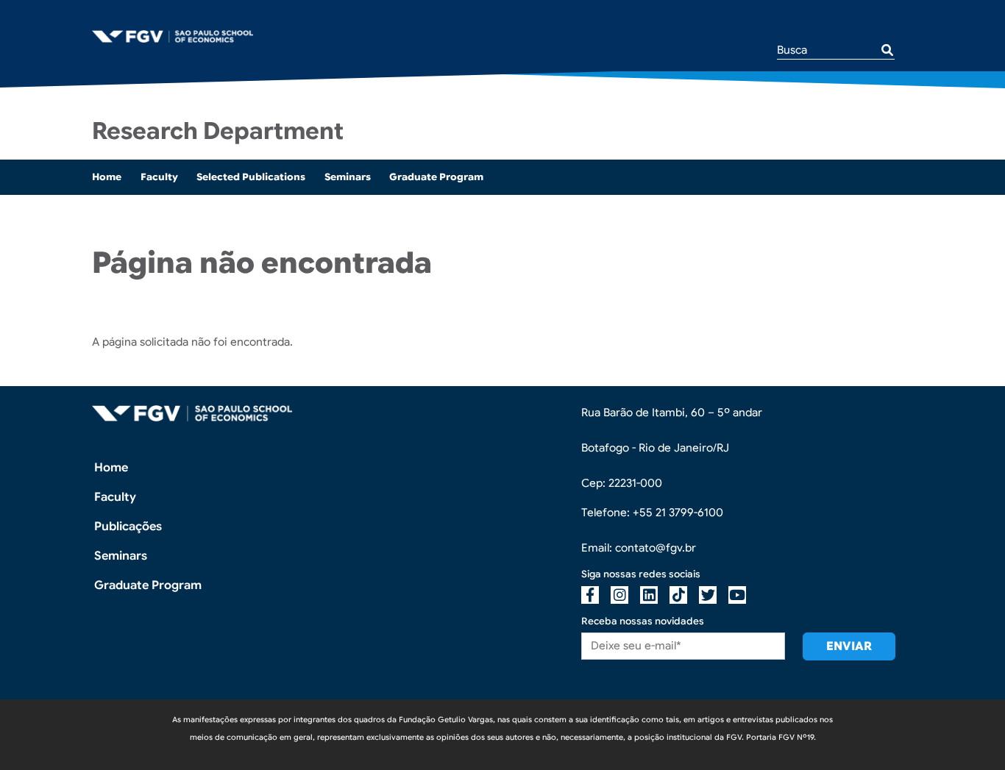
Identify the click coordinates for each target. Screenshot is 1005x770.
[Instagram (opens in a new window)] (619, 595)
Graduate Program (436, 177)
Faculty (159, 177)
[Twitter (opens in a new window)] (708, 595)
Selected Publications (250, 177)
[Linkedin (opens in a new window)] (649, 595)
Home (106, 177)
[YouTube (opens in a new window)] (737, 595)
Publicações (128, 526)
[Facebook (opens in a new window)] (590, 595)
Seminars (347, 177)
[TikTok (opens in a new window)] (678, 595)
